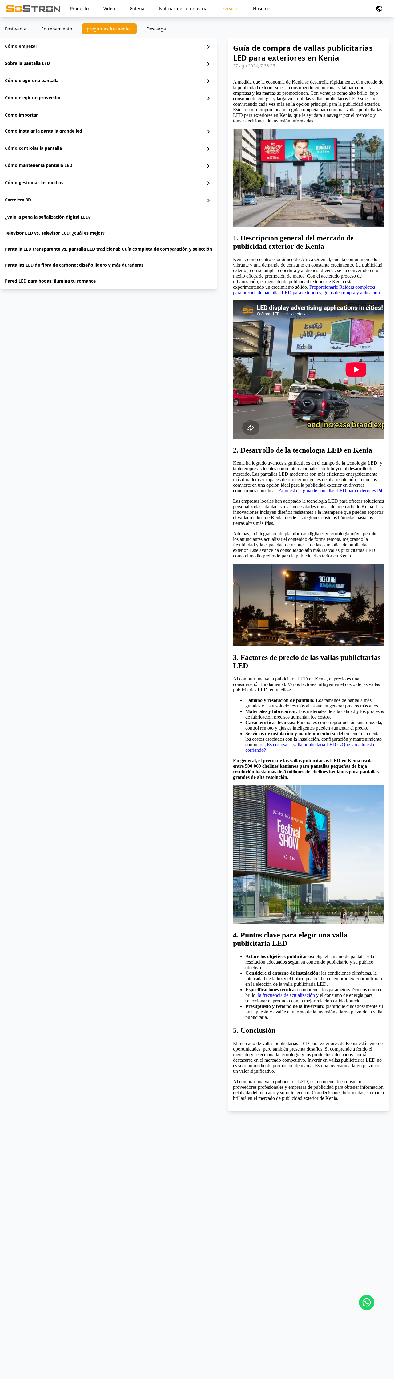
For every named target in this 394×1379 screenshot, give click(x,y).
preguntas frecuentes (109, 29)
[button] (379, 8)
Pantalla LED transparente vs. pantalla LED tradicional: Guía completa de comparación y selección (108, 249)
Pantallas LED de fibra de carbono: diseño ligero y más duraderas (74, 265)
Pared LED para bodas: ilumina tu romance (50, 281)
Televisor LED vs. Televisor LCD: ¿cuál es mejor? (55, 233)
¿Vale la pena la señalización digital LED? (48, 217)
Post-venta (15, 29)
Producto (79, 8)
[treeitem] (108, 46)
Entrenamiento (56, 29)
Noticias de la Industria (183, 8)
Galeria (137, 8)
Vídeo (109, 8)
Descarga (156, 29)
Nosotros (262, 8)
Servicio (230, 8)
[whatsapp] (366, 1302)
